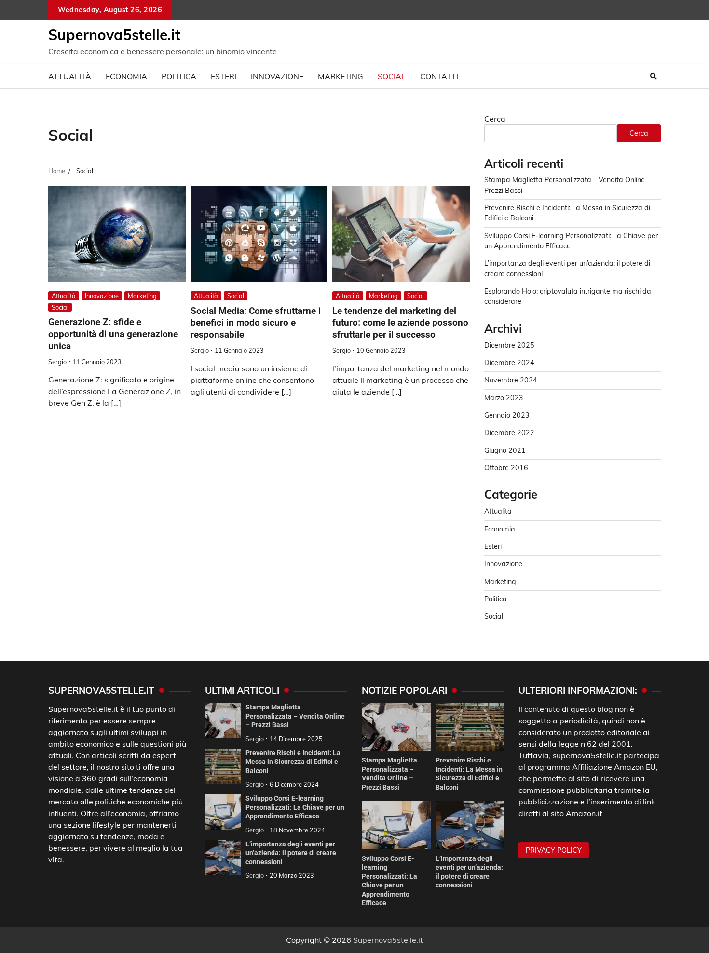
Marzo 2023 (503, 398)
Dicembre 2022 (509, 432)
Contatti (439, 76)
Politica (179, 76)
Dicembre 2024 (509, 362)
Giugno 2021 (505, 450)
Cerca (494, 118)
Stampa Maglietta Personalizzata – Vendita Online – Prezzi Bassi (295, 716)
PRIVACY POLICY (554, 850)
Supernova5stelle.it (114, 35)
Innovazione (277, 76)
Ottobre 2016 (506, 467)
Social (392, 76)
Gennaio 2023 (507, 415)
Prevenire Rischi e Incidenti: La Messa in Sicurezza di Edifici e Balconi (293, 762)
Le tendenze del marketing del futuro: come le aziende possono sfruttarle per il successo (400, 322)
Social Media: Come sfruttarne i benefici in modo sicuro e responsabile (256, 322)
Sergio (57, 362)
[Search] (653, 76)
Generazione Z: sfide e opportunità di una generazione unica (113, 334)
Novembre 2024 (510, 380)
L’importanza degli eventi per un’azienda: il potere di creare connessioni (290, 853)
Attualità (69, 76)
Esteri (223, 76)
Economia (126, 76)
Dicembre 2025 (509, 345)
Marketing (340, 76)
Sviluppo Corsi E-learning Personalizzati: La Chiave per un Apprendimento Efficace (294, 807)
